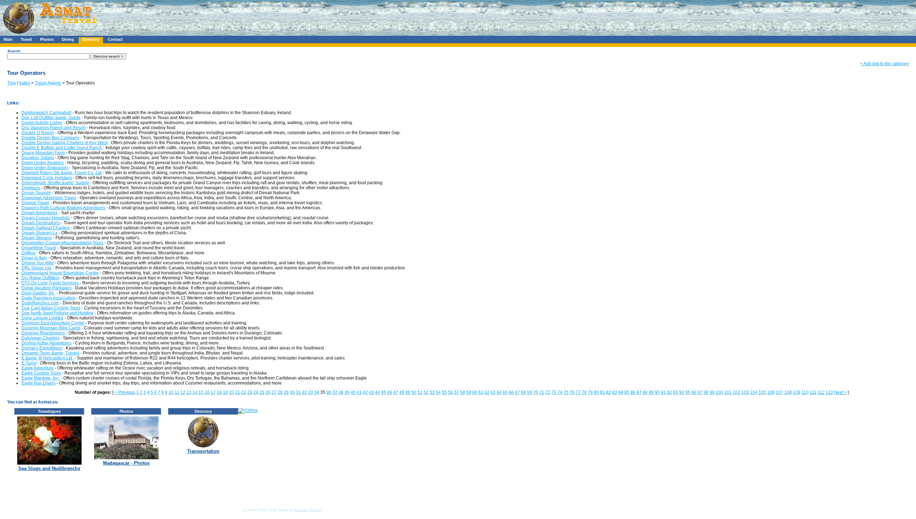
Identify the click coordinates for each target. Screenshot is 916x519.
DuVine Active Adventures (46, 343)
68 (523, 392)
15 (201, 392)
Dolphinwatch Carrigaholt (46, 112)
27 (274, 392)
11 (177, 392)
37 (334, 392)
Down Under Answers (42, 162)
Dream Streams (36, 237)
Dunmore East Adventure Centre (52, 322)
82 (608, 392)
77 (578, 392)
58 (462, 392)
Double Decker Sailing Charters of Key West (64, 142)
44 (377, 392)
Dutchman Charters (40, 338)
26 (268, 392)
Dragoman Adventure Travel (48, 197)
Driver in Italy (34, 257)
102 (736, 392)
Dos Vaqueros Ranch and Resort (53, 127)
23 (249, 392)
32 (304, 392)
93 (675, 392)
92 (669, 392)
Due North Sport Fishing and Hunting (57, 312)
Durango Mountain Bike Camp (51, 328)
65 (505, 392)
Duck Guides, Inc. (38, 292)
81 (602, 392)
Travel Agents (48, 82)
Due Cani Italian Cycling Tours (51, 307)
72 (547, 392)
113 (829, 392)
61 (480, 392)
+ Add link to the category (884, 63)
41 (359, 392)
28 (280, 392)
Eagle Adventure (37, 368)
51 (420, 392)
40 (353, 392)
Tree (11, 82)
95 (687, 392)
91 (663, 392)
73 (553, 392)
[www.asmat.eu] (51, 34)
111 (813, 392)
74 (559, 392)
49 (407, 392)
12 (182, 392)
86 (632, 392)
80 (596, 392)
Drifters (28, 252)
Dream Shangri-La (39, 232)
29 (286, 392)
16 (207, 392)
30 (292, 392)
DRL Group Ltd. (36, 267)
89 (651, 392)
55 (444, 392)
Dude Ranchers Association (48, 297)
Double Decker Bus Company (50, 137)
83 (614, 392)
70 (535, 392)
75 (566, 392)
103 (745, 392)
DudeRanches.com (40, 302)
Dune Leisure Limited (42, 317)
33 (310, 392)
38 (341, 392)
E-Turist (28, 363)
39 (347, 392)
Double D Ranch (37, 132)
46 (389, 392)
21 (237, 392)
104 (753, 392)
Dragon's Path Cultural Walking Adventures (63, 207)
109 (796, 392)
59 (468, 392)
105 (762, 392)
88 (645, 392)
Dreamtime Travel (38, 247)
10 (171, 392)
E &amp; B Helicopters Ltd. (47, 358)
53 (432, 392)
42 (365, 392)
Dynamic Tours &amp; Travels (50, 353)
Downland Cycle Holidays (46, 177)
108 (788, 392)
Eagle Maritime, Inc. (40, 378)
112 (821, 392)
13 (188, 392)
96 (693, 392)
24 (255, 392)
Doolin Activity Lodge (41, 122)
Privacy (315, 510)
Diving (68, 39)
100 (719, 392)
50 (413, 392)
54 (438, 392)
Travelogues (49, 411)
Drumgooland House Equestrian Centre (60, 272)
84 (620, 392)
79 (590, 392)
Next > (840, 392)
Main (8, 39)
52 (426, 392)
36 (328, 392)
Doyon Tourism (36, 192)
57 (456, 392)
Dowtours (30, 187)
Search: (14, 51)
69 (529, 392)
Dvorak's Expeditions (41, 348)
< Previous (124, 392)
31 (298, 392)
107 (779, 392)
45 (383, 392)
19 (225, 392)
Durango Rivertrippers (43, 333)
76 (572, 392)
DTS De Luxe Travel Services (50, 282)
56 (450, 392)
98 (705, 392)
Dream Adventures (39, 212)
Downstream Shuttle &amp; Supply (55, 182)
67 (517, 392)
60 (474, 392)
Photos (47, 39)
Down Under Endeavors (44, 167)
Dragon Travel (35, 202)
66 (511, 392)
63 (493, 392)
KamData (301, 510)
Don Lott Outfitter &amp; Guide (51, 117)
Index (24, 82)
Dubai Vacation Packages (46, 287)
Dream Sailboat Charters (45, 227)
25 (261, 392)
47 (395, 392)
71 (541, 392)
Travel (26, 39)
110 (805, 392)
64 (499, 392)
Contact (115, 39)
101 (728, 392)
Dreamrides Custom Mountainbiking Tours (62, 242)
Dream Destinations (40, 222)
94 (681, 392)
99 (712, 392)
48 (401, 392)
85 (626, 392)
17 (213, 392)
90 (657, 392)
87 (639, 392)
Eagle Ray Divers (38, 383)
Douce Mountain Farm (43, 152)
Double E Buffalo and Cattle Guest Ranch (61, 147)
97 (699, 392)
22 (243, 392)
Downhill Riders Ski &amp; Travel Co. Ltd (61, 172)
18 (219, 392)
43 (371, 392)
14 (195, 392)
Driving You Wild (37, 262)
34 (316, 392)
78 (584, 392)
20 (231, 392)
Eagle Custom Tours (41, 373)
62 (486, 392)
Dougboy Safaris (37, 157)
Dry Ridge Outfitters (40, 277)
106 (771, 392)
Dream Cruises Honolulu (45, 217)
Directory (90, 39)
